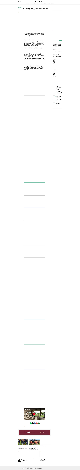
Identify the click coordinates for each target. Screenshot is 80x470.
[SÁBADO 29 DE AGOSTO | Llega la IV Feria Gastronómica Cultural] (54, 100)
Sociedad (21, 7)
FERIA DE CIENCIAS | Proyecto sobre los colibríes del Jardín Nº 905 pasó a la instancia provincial (57, 49)
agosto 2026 (54, 59)
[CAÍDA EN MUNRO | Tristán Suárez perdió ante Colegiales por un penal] (23, 442)
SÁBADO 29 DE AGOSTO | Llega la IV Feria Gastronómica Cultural (59, 100)
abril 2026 (54, 63)
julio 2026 (54, 60)
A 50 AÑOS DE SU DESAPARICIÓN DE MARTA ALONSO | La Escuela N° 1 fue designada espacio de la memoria (57, 45)
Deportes (19, 7)
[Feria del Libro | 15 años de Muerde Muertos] (45, 442)
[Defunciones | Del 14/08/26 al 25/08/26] (54, 104)
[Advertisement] (34, 432)
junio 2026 (54, 61)
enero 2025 (54, 77)
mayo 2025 (54, 73)
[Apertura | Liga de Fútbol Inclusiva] (34, 454)
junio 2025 (54, 72)
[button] (61, 1)
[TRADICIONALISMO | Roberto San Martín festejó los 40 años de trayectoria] (45, 454)
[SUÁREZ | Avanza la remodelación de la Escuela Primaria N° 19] (54, 96)
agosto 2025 (54, 70)
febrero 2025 (54, 76)
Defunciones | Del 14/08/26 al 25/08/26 (57, 56)
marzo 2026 (54, 64)
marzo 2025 (54, 75)
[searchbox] (56, 40)
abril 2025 (54, 74)
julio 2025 (54, 71)
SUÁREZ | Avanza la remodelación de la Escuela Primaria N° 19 (59, 97)
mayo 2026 (54, 62)
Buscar (61, 40)
